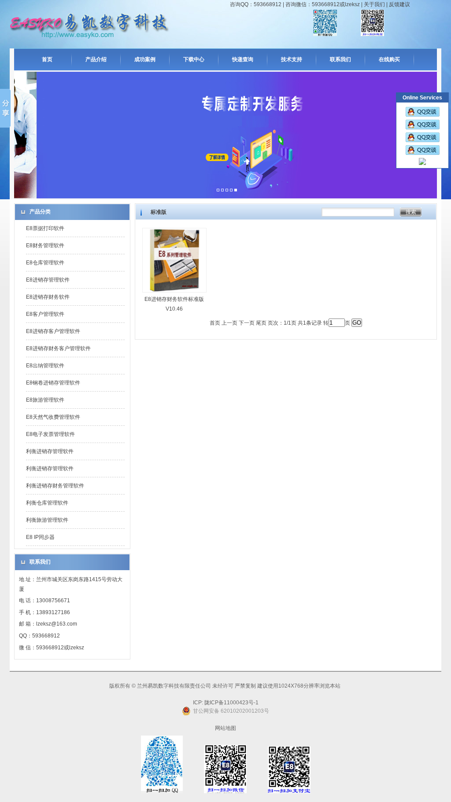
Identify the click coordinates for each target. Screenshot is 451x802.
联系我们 (340, 59)
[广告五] (235, 190)
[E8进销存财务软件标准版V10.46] (174, 293)
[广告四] (231, 190)
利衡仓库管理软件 (47, 503)
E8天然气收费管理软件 (53, 417)
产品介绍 (96, 59)
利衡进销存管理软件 (50, 451)
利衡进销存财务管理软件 (55, 486)
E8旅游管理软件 (45, 400)
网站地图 (225, 728)
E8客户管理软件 (45, 314)
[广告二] (222, 190)
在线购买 (389, 59)
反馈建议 (399, 4)
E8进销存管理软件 (48, 280)
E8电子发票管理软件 (50, 434)
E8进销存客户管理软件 (53, 331)
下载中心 (193, 59)
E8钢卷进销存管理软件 (53, 383)
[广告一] (218, 190)
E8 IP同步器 (40, 537)
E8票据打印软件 (45, 228)
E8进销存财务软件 (48, 297)
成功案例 (144, 59)
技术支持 (291, 59)
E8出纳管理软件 (45, 366)
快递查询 (242, 59)
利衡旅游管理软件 (47, 520)
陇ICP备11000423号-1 (231, 702)
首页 (47, 59)
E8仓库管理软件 (45, 263)
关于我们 (374, 4)
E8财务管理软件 (45, 245)
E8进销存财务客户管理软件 (58, 348)
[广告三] (227, 190)
